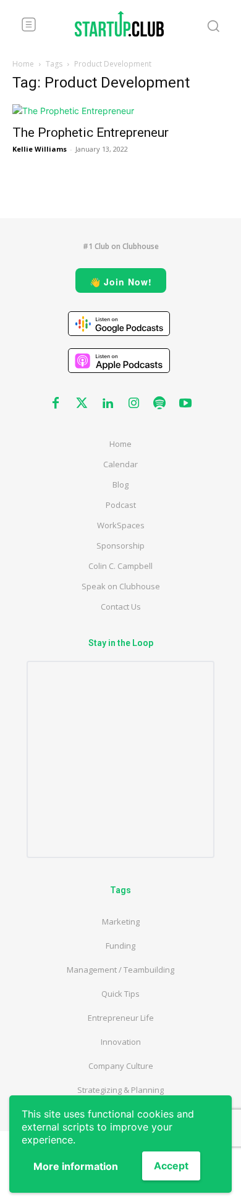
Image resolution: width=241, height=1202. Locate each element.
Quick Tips (120, 993)
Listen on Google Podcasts (119, 323)
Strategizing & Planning (120, 1089)
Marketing (121, 921)
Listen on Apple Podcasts (119, 360)
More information (75, 1166)
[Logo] (119, 24)
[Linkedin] (107, 403)
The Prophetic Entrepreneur (92, 132)
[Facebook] (55, 403)
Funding (120, 945)
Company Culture (120, 1065)
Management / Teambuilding (120, 969)
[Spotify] (159, 403)
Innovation (121, 1041)
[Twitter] (81, 403)
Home (23, 64)
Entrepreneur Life (121, 1017)
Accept (171, 1165)
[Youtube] (185, 403)
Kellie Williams (39, 148)
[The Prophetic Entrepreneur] (120, 110)
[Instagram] (133, 403)
